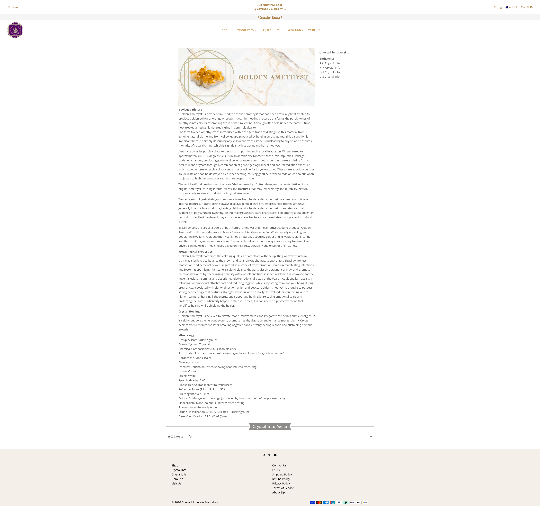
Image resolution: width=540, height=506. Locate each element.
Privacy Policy (281, 483)
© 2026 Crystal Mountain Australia (194, 502)
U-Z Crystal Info (330, 76)
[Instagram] (269, 455)
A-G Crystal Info (330, 63)
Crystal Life (270, 30)
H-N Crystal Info (330, 67)
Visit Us (314, 30)
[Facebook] (264, 455)
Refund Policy (281, 479)
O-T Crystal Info (330, 72)
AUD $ (513, 7)
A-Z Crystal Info (180, 436)
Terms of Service (283, 488)
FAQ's (276, 470)
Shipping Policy (282, 474)
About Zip (278, 492)
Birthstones (327, 58)
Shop (224, 30)
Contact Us (279, 465)
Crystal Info (245, 30)
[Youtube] (275, 455)
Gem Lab (294, 30)
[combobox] (94, 7)
